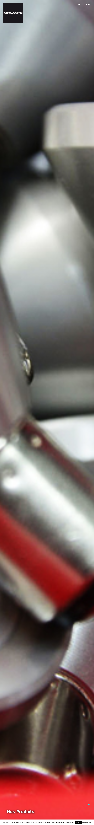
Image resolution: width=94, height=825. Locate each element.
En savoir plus (86, 822)
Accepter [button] (78, 822)
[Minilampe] (13, 13)
